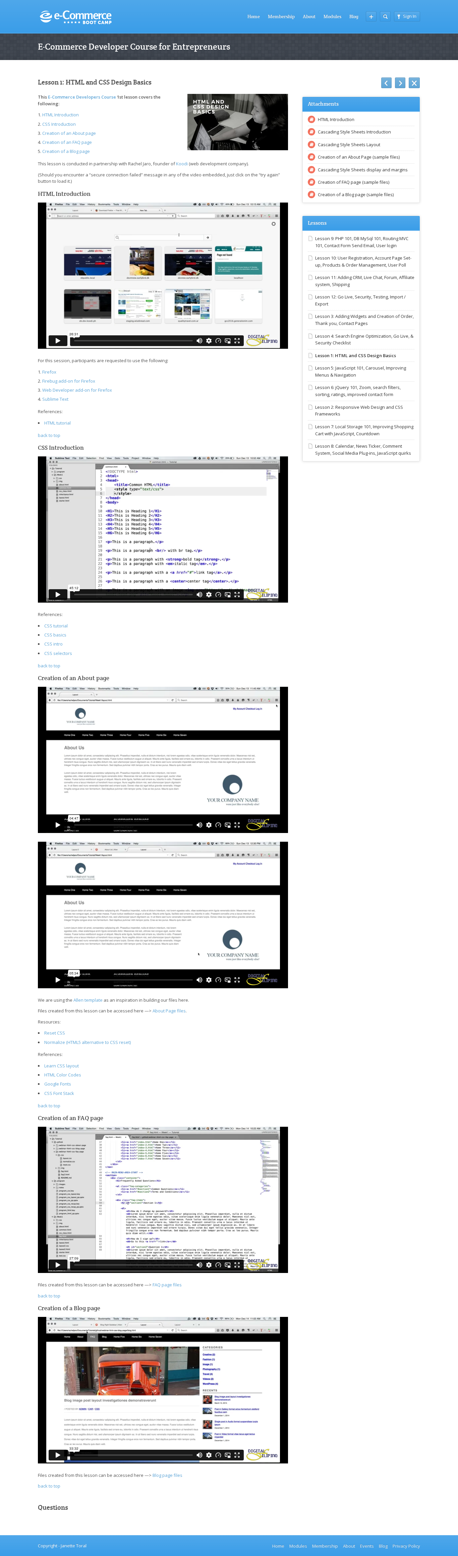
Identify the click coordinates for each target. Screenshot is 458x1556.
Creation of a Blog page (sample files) (356, 194)
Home (253, 16)
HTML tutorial (57, 423)
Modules (332, 16)
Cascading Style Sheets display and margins (363, 170)
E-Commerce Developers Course (82, 97)
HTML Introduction (60, 115)
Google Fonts (57, 1084)
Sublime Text (55, 399)
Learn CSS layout (61, 1066)
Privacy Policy (406, 1546)
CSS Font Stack (59, 1093)
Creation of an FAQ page (67, 142)
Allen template (88, 1000)
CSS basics (55, 635)
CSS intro (53, 644)
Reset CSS (54, 1033)
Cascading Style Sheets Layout (349, 145)
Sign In (409, 16)
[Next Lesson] (400, 82)
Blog (353, 16)
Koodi (182, 164)
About (309, 16)
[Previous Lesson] (386, 82)
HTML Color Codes (62, 1075)
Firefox (49, 372)
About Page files (169, 1011)
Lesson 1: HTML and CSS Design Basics (355, 355)
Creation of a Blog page (66, 151)
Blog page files (167, 1475)
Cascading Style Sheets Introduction (354, 132)
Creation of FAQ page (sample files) (353, 182)
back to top (49, 435)
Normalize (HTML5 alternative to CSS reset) (87, 1042)
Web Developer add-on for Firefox (77, 390)
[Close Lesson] (414, 82)
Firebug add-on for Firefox (68, 381)
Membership (281, 16)
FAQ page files (167, 1285)
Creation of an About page (69, 133)
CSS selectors (58, 653)
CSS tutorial (56, 626)
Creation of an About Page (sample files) (359, 157)
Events (367, 1546)
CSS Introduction (59, 124)
